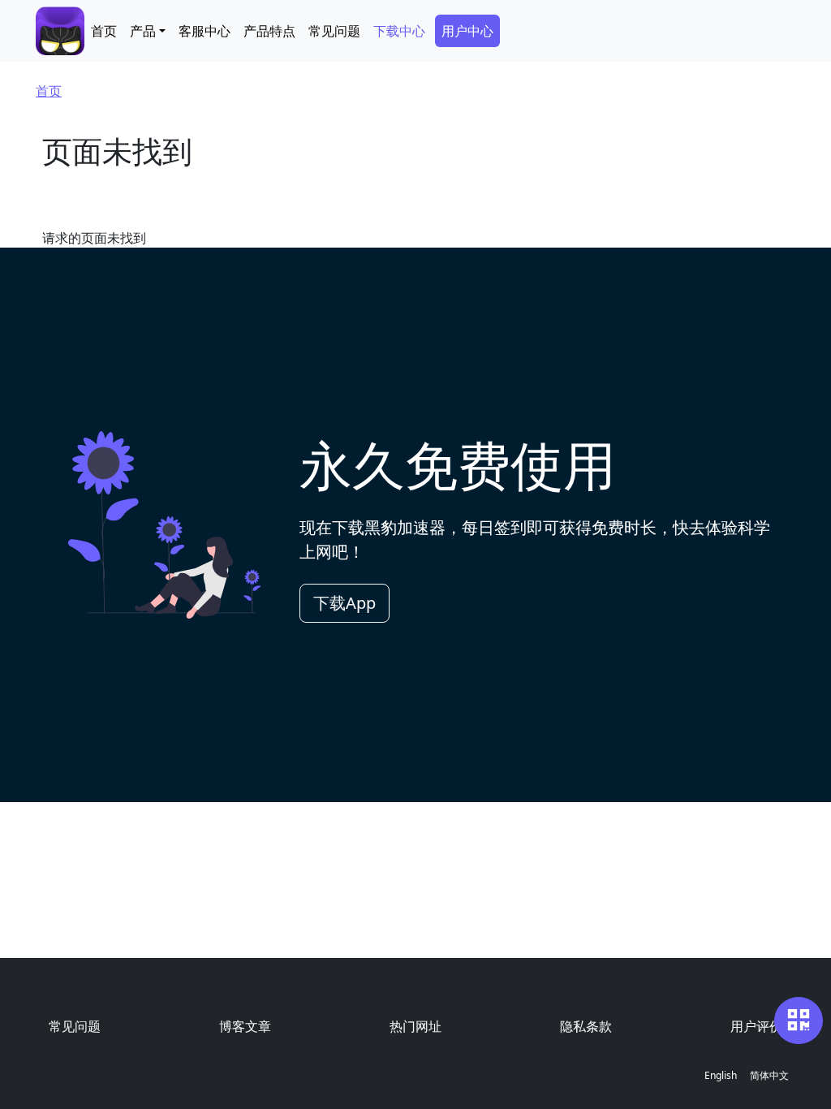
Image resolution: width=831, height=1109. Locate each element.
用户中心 (467, 31)
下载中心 (399, 31)
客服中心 (204, 31)
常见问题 (334, 31)
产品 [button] (143, 31)
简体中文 (769, 1075)
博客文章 (245, 1026)
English (720, 1075)
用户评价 (756, 1026)
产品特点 (269, 31)
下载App (344, 603)
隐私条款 (586, 1026)
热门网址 (415, 1026)
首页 (104, 31)
